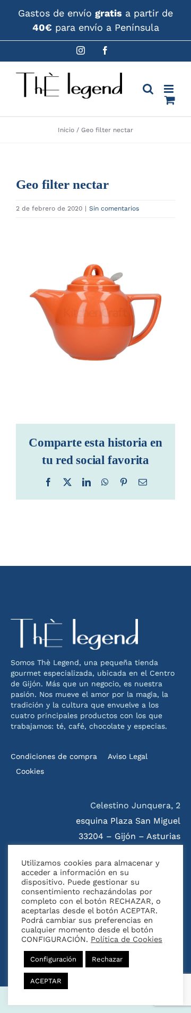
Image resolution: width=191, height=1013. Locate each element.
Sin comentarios (114, 208)
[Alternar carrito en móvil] (169, 100)
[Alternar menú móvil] (169, 88)
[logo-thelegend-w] (74, 623)
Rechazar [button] (107, 959)
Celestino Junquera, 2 (135, 805)
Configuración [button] (53, 959)
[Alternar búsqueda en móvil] (148, 88)
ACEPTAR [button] (46, 981)
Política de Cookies (126, 939)
